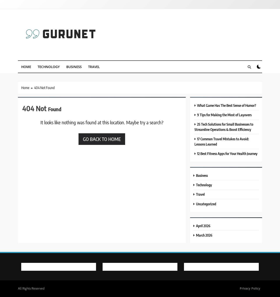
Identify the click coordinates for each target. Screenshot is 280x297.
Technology (49, 67)
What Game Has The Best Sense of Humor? (226, 105)
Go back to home (102, 139)
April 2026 (203, 225)
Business (74, 67)
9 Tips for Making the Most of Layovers (224, 114)
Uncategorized (206, 204)
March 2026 (204, 235)
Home (26, 67)
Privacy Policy (250, 288)
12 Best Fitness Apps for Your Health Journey (227, 153)
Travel (94, 67)
